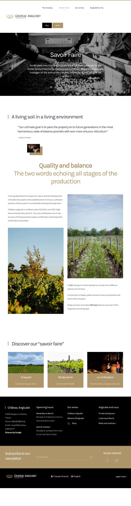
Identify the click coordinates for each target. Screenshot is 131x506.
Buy (47, 25)
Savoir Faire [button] (64, 8)
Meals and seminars (107, 423)
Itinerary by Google (13, 432)
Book (58, 25)
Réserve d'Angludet (75, 418)
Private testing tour (107, 413)
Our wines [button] (79, 8)
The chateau (47, 8)
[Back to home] (23, 16)
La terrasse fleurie (106, 418)
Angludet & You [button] (96, 8)
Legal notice (121, 476)
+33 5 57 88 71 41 (18, 421)
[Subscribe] (91, 457)
